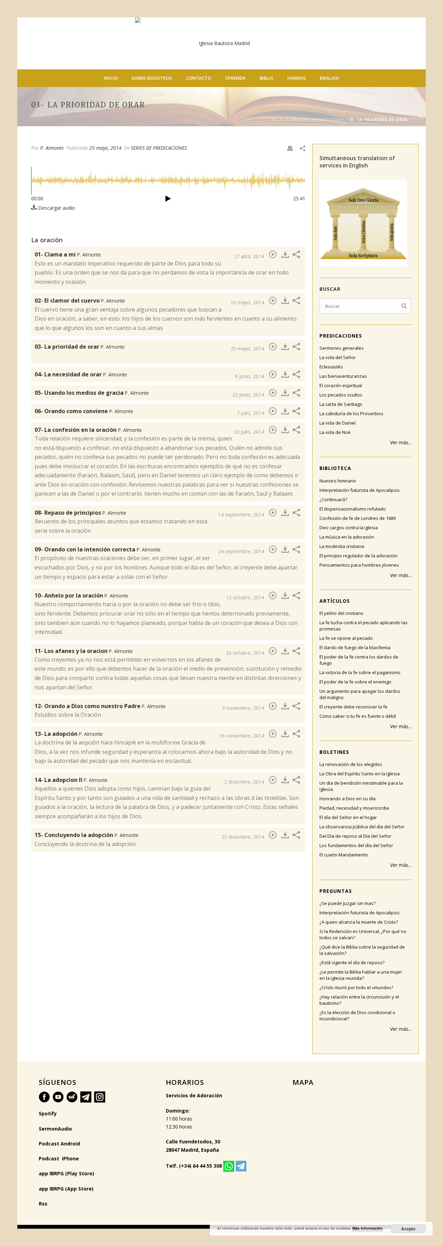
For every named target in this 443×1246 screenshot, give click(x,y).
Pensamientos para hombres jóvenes (359, 565)
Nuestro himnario (337, 481)
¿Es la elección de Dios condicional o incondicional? (357, 1015)
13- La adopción (69, 734)
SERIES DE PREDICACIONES (317, 119)
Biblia (266, 78)
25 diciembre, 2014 (243, 837)
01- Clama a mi (68, 254)
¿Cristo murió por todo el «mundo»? (356, 987)
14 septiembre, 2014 (241, 514)
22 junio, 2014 (248, 394)
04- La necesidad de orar (81, 374)
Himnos (296, 78)
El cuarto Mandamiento (343, 855)
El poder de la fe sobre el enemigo (355, 682)
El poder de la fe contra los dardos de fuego (358, 660)
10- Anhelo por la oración (81, 595)
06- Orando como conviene (84, 411)
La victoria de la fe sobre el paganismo (359, 672)
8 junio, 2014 (249, 376)
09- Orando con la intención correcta (98, 549)
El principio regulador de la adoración (358, 555)
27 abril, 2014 (249, 256)
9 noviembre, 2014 (243, 708)
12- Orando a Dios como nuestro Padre (100, 706)
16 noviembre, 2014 (241, 735)
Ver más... (401, 442)
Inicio (111, 78)
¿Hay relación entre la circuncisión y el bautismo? (359, 1000)
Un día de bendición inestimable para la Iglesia (361, 786)
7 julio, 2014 (250, 413)
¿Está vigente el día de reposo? (352, 962)
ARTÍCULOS (334, 601)
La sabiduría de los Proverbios (351, 413)
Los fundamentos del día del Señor (356, 845)
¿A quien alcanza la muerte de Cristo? (358, 922)
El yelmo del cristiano (341, 613)
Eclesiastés (331, 367)
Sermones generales (341, 348)
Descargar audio (56, 207)
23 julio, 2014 (249, 431)
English (329, 78)
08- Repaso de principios (80, 512)
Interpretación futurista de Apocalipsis (359, 490)
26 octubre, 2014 (245, 653)
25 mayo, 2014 (105, 148)
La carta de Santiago (340, 404)
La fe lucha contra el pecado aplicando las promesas (363, 625)
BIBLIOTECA (335, 468)
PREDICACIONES (340, 335)
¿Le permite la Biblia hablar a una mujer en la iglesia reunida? (360, 975)
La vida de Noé (335, 432)
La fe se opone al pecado (346, 638)
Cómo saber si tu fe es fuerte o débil (357, 716)
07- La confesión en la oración (88, 430)
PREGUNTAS (335, 891)
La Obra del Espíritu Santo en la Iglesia (359, 773)
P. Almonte (52, 148)
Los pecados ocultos (340, 395)
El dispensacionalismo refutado (352, 509)
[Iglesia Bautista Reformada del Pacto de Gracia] (221, 43)
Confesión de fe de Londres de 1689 (357, 518)
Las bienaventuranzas (343, 376)
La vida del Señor (337, 357)
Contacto (198, 78)
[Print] (290, 148)
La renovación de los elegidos (350, 764)
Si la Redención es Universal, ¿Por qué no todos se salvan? (362, 934)
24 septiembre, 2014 (241, 551)
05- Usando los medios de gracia (92, 393)
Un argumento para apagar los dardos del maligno (359, 694)
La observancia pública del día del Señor (362, 827)
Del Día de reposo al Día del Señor (355, 836)
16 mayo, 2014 (247, 302)
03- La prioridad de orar (80, 346)
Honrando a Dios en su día (347, 798)
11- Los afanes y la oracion (84, 651)
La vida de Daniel (337, 423)
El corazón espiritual (340, 385)
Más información (367, 1228)
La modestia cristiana (341, 546)
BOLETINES (334, 752)
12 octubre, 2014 (245, 597)
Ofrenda (235, 78)
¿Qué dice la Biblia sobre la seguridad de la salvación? (362, 950)
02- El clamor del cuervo (80, 300)
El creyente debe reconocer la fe (353, 707)
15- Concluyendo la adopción (86, 835)
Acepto (408, 1229)
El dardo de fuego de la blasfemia (354, 647)
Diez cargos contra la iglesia (348, 527)
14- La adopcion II (71, 780)
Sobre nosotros (152, 78)
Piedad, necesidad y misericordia (354, 808)
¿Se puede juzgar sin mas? (347, 903)
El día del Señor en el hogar (348, 817)
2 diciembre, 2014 (244, 781)
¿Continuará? (333, 499)
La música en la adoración (346, 537)
